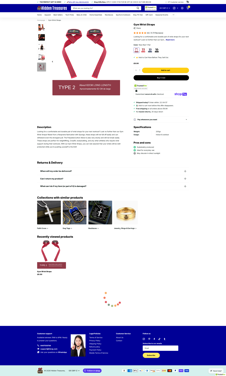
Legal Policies (94, 334)
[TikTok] (159, 339)
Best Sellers (58, 15)
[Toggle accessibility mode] (187, 2)
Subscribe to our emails (152, 343)
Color (142, 45)
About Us (119, 337)
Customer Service (123, 334)
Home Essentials (95, 15)
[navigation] (52, 61)
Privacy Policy (94, 341)
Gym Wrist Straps (44, 271)
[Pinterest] (149, 339)
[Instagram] (144, 339)
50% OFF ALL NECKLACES (79, 2)
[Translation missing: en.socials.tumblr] (164, 339)
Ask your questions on (53, 352)
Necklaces (109, 15)
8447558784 (45, 346)
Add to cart (165, 70)
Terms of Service (95, 337)
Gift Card (149, 15)
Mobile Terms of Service (98, 353)
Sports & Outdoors (123, 15)
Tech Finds (69, 15)
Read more (170, 40)
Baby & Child (82, 15)
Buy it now (161, 78)
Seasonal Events (161, 15)
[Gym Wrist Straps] (51, 254)
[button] (140, 68)
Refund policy (94, 347)
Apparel (47, 15)
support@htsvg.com (48, 349)
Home (39, 15)
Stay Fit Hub (138, 15)
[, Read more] (175, 8)
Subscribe (151, 355)
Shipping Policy (95, 344)
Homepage (41, 20)
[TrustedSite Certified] (141, 87)
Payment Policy (95, 350)
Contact (119, 341)
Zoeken (138, 8)
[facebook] (154, 339)
